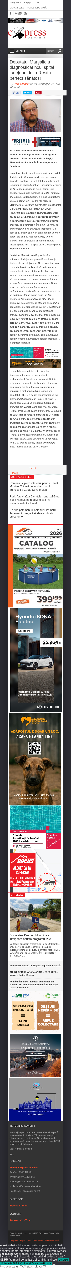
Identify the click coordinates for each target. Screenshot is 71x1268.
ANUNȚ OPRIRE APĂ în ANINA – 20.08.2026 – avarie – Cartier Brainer (34, 973)
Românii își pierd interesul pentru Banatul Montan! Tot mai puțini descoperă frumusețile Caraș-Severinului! (35, 486)
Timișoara (15, 2)
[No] (54, 1264)
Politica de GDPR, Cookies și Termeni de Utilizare (26, 1263)
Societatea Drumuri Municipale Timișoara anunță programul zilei (31, 937)
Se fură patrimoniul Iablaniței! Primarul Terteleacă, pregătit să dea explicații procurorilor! (33, 513)
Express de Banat (19, 1205)
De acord (63, 1259)
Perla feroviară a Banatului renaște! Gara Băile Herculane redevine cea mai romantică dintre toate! (34, 500)
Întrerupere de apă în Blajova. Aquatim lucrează (35, 965)
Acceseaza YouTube (20, 1220)
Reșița (27, 2)
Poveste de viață (37, 8)
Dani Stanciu (21, 84)
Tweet (32, 468)
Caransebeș (17, 8)
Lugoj (37, 2)
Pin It (15, 473)
